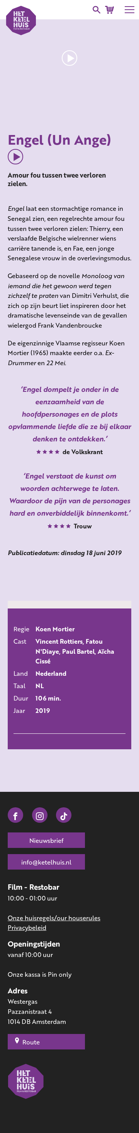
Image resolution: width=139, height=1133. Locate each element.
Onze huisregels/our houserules (54, 917)
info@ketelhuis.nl (46, 862)
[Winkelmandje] (109, 10)
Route (31, 1041)
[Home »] (26, 1092)
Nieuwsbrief (46, 840)
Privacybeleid (27, 927)
